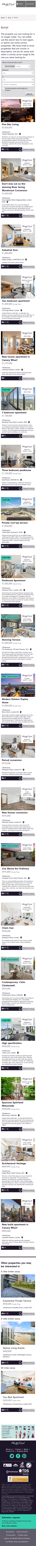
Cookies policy (22, 1535)
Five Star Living (10, 124)
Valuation (30, 4)
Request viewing (28, 149)
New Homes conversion (15, 813)
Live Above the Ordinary (15, 869)
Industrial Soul (10, 250)
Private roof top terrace (15, 523)
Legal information (22, 1532)
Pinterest (24, 1456)
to (2, 77)
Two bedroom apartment (16, 301)
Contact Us (10, 1451)
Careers (18, 1449)
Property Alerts (22, 1451)
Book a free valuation (9, 1526)
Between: (5, 70)
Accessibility (10, 1532)
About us (9, 1449)
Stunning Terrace (11, 640)
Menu (21, 4)
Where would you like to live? (12, 62)
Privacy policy (10, 1535)
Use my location (10, 66)
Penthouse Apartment (13, 580)
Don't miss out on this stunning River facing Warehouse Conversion (14, 187)
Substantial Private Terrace (17, 1301)
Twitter (12, 1456)
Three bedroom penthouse (16, 470)
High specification (12, 1043)
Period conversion (12, 760)
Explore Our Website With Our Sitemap (17, 1538)
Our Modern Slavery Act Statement (17, 1542)
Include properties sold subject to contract (16, 89)
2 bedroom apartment (14, 412)
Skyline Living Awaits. (14, 1348)
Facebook (18, 1456)
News (26, 1449)
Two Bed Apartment (13, 1397)
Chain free (7, 928)
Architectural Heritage (14, 1163)
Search (29, 94)
